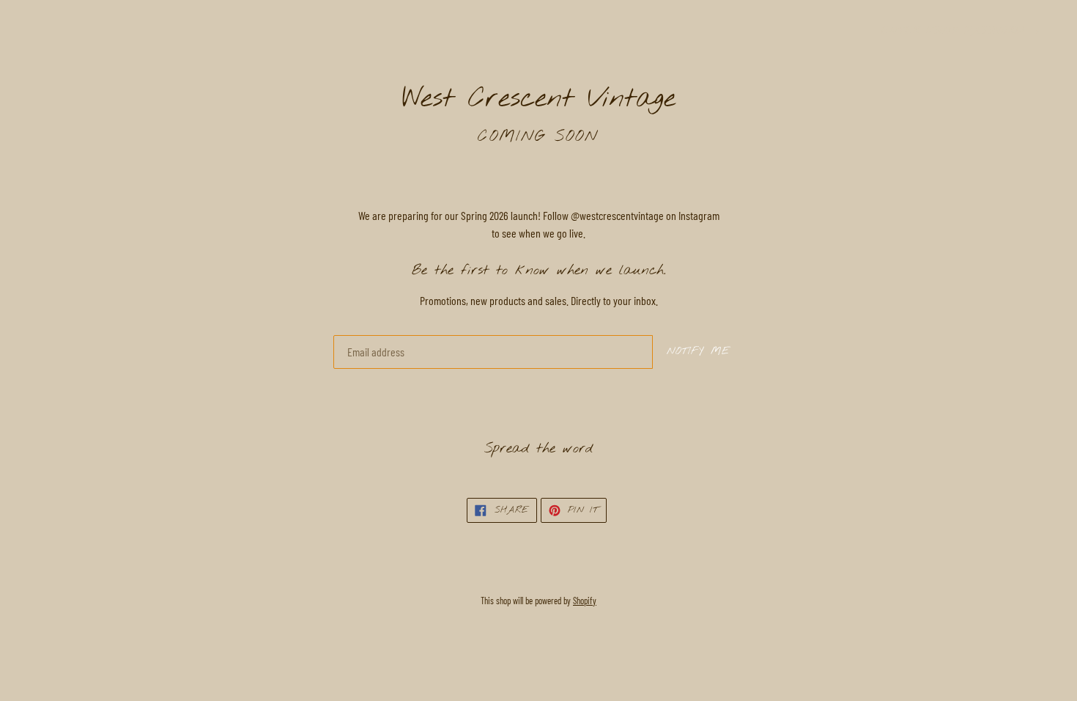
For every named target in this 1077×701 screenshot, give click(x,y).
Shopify (584, 600)
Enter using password (961, 31)
